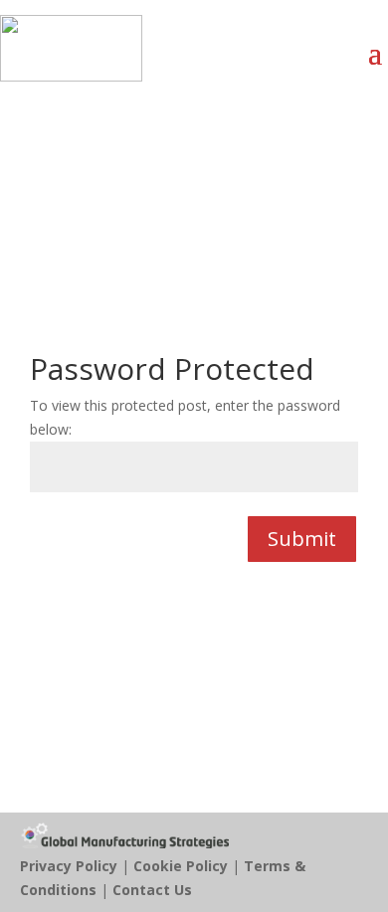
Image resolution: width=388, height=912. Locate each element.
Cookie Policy (180, 865)
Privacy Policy (68, 865)
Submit (302, 538)
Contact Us (152, 889)
